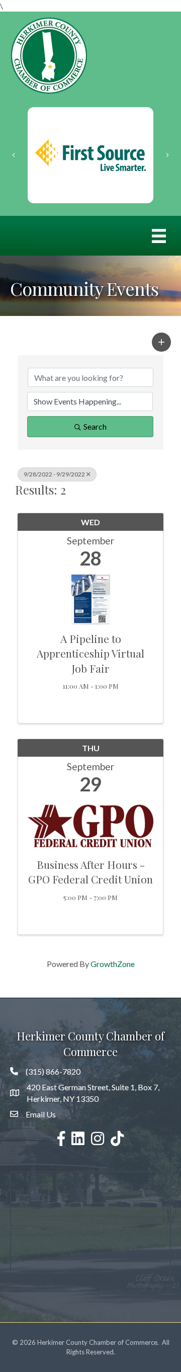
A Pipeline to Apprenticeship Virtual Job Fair (90, 653)
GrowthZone (112, 964)
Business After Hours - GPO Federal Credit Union (90, 871)
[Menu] (159, 236)
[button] (161, 342)
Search (95, 426)
